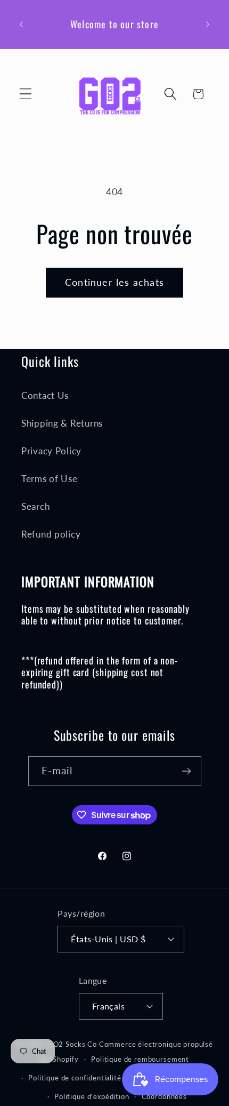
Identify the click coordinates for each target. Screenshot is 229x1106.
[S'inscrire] (187, 771)
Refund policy (50, 534)
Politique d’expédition (91, 1096)
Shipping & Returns (62, 423)
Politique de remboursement (140, 1059)
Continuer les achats (114, 282)
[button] (26, 94)
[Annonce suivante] (207, 24)
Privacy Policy (51, 450)
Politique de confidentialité (74, 1077)
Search (35, 506)
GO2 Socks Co (72, 1044)
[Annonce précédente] (21, 24)
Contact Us (45, 395)
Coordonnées (164, 1096)
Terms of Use (49, 478)
